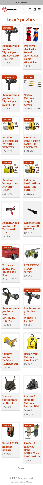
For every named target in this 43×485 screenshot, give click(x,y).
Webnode (28, 482)
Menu (39, 9)
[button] (29, 9)
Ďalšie (21, 468)
